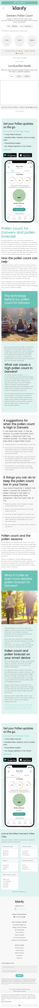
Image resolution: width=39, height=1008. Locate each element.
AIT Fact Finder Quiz (20, 937)
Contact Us (19, 955)
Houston (6, 885)
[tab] (21, 26)
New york (6, 879)
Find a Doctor (19, 932)
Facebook (21, 909)
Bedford (5, 853)
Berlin (24, 865)
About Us (19, 958)
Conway (25, 867)
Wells (4, 869)
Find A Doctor (21, 3)
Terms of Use (20, 950)
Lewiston (6, 867)
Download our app (17, 643)
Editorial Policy (19, 953)
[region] (19, 92)
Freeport (6, 865)
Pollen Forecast (19, 935)
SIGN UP (19, 975)
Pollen (9, 26)
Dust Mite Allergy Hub (19, 925)
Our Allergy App (19, 930)
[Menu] (3, 8)
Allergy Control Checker (19, 927)
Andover (6, 851)
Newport (25, 853)
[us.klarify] (19, 8)
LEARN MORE (7, 150)
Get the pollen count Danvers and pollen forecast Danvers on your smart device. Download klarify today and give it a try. (18, 707)
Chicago (6, 883)
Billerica (5, 855)
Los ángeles (7, 881)
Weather (14, 26)
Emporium (25, 869)
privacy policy (4, 984)
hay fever (26, 375)
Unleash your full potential (19, 940)
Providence (26, 855)
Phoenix (5, 887)
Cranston (25, 851)
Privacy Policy (19, 948)
